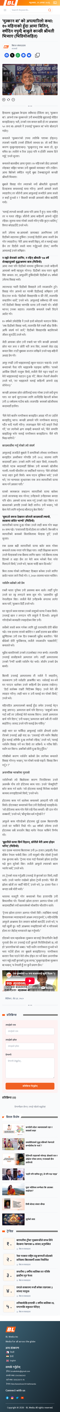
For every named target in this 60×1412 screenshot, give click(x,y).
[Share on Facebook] (6, 55)
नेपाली (12, 1352)
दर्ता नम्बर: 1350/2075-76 (15, 1379)
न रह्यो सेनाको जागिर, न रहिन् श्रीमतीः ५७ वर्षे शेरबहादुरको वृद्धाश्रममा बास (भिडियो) (25, 260)
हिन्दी (11, 1356)
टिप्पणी (8, 1055)
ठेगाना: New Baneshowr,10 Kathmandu (21, 1384)
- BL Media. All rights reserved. (39, 1408)
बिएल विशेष (12, 1117)
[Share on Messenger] (23, 55)
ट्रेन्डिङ (10, 1231)
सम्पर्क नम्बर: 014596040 (16, 1375)
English (13, 1360)
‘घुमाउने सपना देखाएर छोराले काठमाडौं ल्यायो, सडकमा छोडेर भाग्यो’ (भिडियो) (26, 519)
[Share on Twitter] (12, 55)
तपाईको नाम (11, 1025)
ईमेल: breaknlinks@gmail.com (18, 1371)
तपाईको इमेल (11, 1040)
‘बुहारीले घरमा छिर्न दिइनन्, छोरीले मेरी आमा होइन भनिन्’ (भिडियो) (28, 844)
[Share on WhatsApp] (18, 55)
